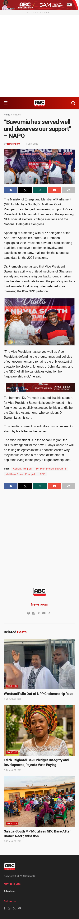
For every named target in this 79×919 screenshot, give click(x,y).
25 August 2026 (13, 841)
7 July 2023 (32, 143)
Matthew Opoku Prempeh (21, 474)
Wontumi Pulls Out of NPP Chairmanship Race (38, 694)
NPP (42, 474)
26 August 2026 (13, 699)
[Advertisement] (39, 56)
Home (7, 114)
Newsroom (13, 143)
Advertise (9, 891)
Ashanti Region (22, 468)
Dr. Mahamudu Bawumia (51, 468)
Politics (17, 114)
